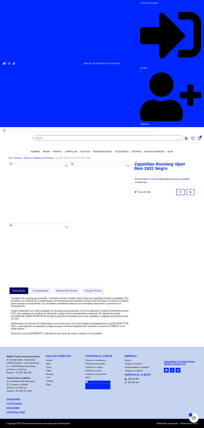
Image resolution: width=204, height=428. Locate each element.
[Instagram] (9, 63)
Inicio (10, 158)
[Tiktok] (14, 63)
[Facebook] (4, 63)
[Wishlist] (193, 138)
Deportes (18, 158)
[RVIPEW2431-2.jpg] (101, 192)
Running (27, 158)
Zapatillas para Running (43, 158)
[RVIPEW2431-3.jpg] (40, 253)
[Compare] (187, 138)
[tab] (19, 290)
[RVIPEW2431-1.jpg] (40, 192)
